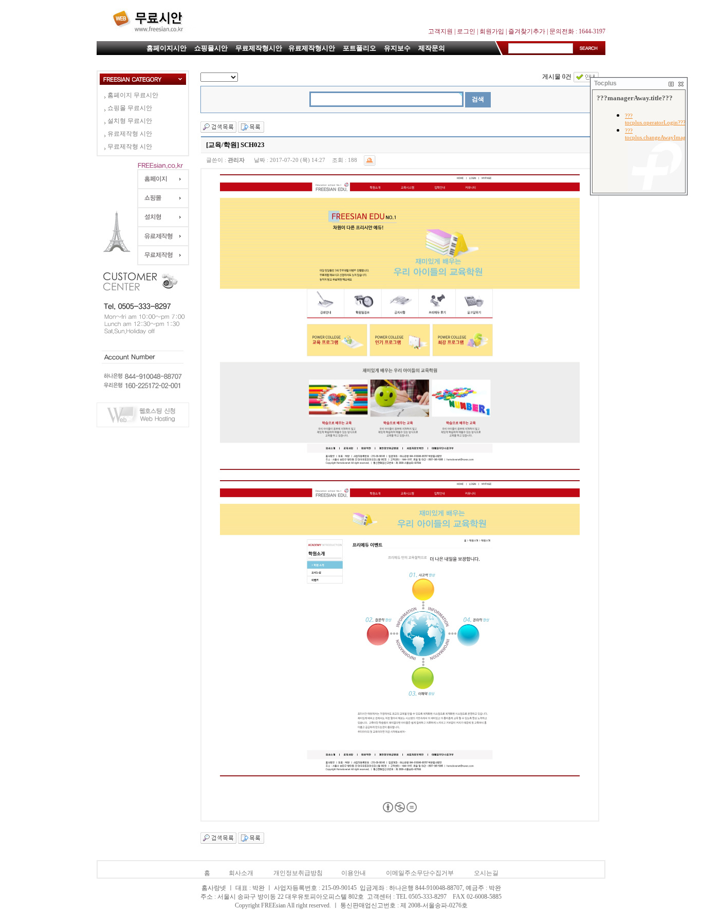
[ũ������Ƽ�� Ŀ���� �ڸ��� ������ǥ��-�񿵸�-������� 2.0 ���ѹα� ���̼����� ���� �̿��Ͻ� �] (400, 810)
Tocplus (605, 83)
